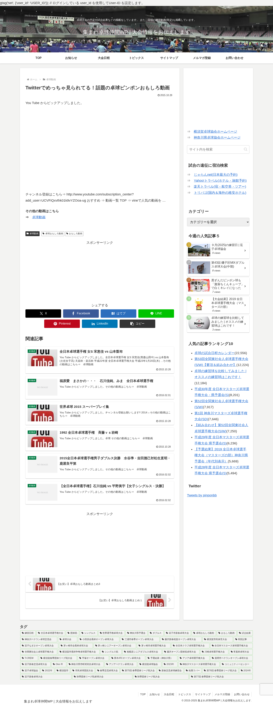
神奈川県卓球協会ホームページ (217, 137)
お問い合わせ (242, 694)
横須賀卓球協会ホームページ (215, 131)
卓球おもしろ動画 (54, 233)
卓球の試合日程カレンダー (214, 353)
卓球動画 (39, 217)
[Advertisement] (99, 272)
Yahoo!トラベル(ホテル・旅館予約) (220, 180)
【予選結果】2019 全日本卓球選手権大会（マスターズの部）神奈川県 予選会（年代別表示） (221, 455)
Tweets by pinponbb (202, 495)
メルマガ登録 (222, 694)
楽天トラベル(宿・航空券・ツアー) (220, 186)
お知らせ (155, 694)
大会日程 (169, 694)
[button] (137, 324)
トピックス (184, 694)
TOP (143, 694)
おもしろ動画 (75, 233)
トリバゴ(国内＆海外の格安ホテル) (220, 193)
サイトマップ (203, 694)
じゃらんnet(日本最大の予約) (216, 174)
